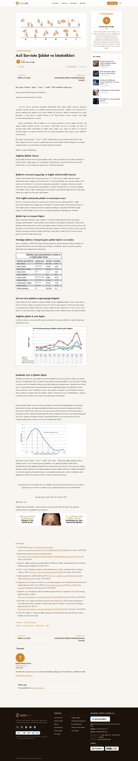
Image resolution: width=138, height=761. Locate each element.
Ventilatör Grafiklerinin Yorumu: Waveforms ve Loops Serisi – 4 (109, 82)
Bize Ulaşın (57, 734)
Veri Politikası (75, 731)
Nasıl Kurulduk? (58, 721)
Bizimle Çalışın (58, 731)
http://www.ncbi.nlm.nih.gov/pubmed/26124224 (46, 572)
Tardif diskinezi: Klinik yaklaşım (110, 90)
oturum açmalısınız (38, 688)
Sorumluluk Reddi (76, 724)
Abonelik (82, 3)
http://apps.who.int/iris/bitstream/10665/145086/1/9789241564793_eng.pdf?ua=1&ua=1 (49, 556)
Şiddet (47, 626)
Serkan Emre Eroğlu (106, 26)
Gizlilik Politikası (75, 718)
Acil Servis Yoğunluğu (23, 51)
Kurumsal (73, 3)
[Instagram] (22, 727)
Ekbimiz (56, 724)
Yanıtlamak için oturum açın (24, 675)
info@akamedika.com (101, 732)
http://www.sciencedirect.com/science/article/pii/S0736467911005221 (43, 609)
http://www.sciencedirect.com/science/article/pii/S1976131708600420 (43, 597)
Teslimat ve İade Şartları (78, 727)
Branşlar (55, 3)
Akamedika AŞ (58, 727)
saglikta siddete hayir (28, 626)
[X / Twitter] (17, 727)
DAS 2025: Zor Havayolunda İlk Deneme (110, 100)
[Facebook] (26, 727)
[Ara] (120, 3)
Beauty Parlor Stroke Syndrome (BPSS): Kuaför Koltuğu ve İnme (108, 63)
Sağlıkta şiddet (39, 626)
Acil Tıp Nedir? (58, 718)
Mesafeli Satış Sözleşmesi (78, 721)
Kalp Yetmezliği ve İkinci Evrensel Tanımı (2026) (108, 72)
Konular (64, 3)
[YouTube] (30, 727)
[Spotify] (35, 727)
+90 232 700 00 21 (102, 729)
